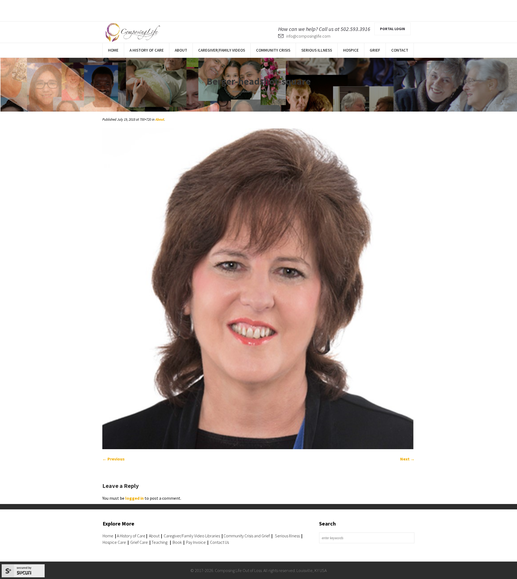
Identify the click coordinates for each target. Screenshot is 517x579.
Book (177, 542)
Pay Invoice (196, 542)
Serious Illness (287, 535)
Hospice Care (114, 542)
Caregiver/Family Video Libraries (192, 535)
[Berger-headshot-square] (258, 288)
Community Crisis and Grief (247, 535)
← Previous (113, 459)
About (246, 91)
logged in (134, 498)
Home (236, 91)
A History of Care (131, 535)
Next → (407, 459)
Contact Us (219, 542)
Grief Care (139, 542)
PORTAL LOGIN (392, 28)
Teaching (159, 542)
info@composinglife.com (308, 36)
